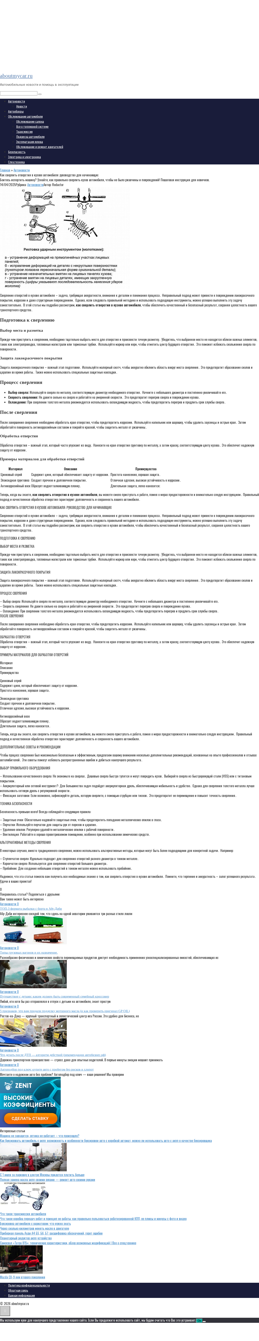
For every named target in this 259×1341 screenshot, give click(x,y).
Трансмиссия (24, 131)
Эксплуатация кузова (29, 142)
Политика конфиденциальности (29, 1285)
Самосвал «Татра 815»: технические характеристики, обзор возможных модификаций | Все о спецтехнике (68, 1242)
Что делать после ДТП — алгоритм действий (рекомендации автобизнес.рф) (53, 1055)
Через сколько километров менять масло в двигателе (34, 1228)
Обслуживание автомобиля (25, 116)
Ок (199, 1320)
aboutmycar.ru (16, 76)
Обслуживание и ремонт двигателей (39, 147)
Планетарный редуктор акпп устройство (26, 1238)
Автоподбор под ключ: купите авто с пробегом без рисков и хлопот (47, 1069)
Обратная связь (18, 1290)
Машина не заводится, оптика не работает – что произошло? (39, 1135)
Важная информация (21, 1295)
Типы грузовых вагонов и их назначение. (29, 952)
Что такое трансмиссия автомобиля (23, 1213)
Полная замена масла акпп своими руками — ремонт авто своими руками (47, 1179)
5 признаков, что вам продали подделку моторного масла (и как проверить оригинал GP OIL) (65, 1011)
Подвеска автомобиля (30, 137)
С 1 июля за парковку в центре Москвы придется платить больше (42, 1174)
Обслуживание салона (30, 121)
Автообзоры (16, 111)
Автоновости (16, 101)
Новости (21, 106)
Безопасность (16, 152)
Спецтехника (16, 162)
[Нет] (204, 1321)
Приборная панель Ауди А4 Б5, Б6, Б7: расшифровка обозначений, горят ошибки (51, 1233)
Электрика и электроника (24, 157)
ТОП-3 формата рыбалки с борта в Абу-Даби (31, 908)
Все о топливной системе (32, 126)
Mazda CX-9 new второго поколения (22, 1277)
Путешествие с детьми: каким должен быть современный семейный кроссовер (54, 996)
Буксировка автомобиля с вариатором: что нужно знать (35, 1223)
